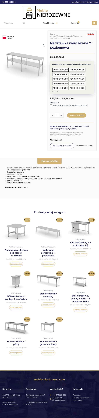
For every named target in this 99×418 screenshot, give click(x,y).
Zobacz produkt (16, 264)
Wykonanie (54, 103)
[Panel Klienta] (56, 23)
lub (84, 146)
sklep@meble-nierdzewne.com (84, 2)
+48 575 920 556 (8, 2)
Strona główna (53, 35)
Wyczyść (55, 91)
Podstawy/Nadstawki (65, 36)
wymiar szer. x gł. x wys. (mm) (64, 65)
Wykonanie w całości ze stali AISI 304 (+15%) (70, 105)
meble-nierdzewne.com (49, 379)
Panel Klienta (48, 23)
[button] (94, 23)
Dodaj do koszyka (77, 115)
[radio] (60, 70)
